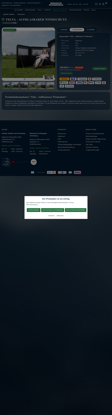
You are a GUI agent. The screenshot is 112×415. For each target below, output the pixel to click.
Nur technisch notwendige (52, 210)
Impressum (51, 215)
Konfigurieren (33, 210)
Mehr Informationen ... (32, 204)
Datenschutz (60, 215)
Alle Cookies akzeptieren (75, 210)
